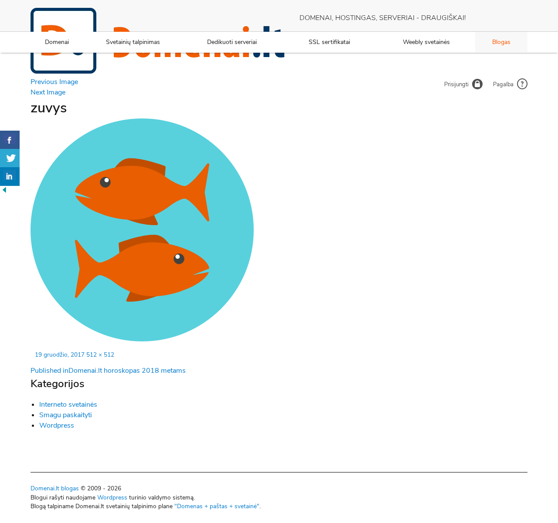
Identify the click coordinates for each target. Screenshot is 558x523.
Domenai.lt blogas (55, 488)
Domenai (57, 42)
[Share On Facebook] (10, 140)
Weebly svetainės (426, 42)
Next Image (48, 92)
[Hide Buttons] (4, 192)
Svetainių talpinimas (133, 42)
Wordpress (56, 425)
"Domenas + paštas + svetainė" (216, 506)
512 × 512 (100, 355)
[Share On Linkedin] (10, 176)
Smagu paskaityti (65, 415)
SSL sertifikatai (329, 42)
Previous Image (54, 82)
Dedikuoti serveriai (232, 42)
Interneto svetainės (68, 404)
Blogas (501, 42)
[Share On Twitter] (10, 158)
